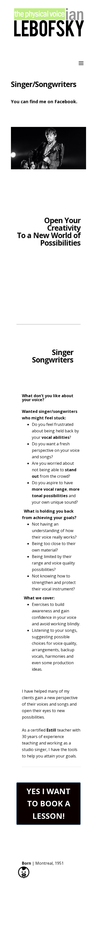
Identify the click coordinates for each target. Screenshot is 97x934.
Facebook (65, 101)
